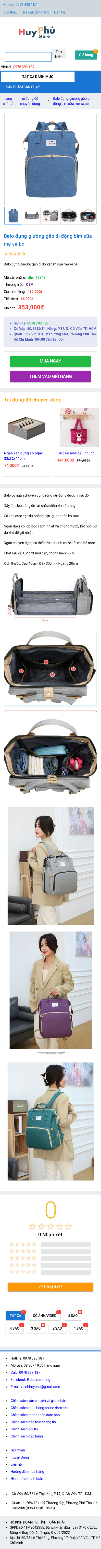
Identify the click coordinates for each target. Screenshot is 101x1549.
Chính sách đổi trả (24, 1429)
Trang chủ (8, 101)
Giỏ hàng (86, 55)
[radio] (32, 1226)
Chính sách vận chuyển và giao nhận (38, 1401)
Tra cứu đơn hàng (35, 12)
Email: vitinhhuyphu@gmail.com (35, 1387)
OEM (30, 285)
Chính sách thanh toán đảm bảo (35, 1415)
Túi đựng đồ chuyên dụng (30, 101)
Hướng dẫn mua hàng (27, 1472)
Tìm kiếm (59, 54)
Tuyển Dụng (20, 1457)
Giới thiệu (18, 1450)
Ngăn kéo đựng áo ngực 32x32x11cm (23, 456)
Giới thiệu (10, 12)
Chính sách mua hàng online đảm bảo (40, 1408)
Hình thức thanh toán (27, 1479)
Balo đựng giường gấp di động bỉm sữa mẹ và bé (71, 101)
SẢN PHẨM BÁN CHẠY (23, 87)
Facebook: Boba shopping (30, 1380)
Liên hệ (59, 12)
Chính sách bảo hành (27, 1436)
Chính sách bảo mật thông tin (33, 1422)
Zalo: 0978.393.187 (25, 1372)
